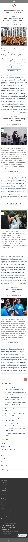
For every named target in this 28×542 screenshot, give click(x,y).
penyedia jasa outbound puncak (11, 277)
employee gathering (10, 77)
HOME (3, 444)
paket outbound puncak (12, 274)
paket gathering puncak (12, 272)
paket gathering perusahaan (17, 96)
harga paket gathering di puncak (12, 83)
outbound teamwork (20, 267)
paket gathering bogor (6, 96)
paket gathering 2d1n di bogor (19, 95)
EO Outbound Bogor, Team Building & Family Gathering (15, 429)
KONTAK (3, 455)
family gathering (21, 79)
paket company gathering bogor (12, 91)
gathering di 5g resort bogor (10, 82)
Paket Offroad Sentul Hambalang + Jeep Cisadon (14, 409)
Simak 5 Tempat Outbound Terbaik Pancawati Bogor (14, 414)
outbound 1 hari (15, 88)
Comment (7, 405)
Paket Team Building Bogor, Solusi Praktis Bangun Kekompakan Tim (14, 388)
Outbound (14, 16)
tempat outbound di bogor (12, 109)
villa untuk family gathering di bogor (13, 111)
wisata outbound (9, 197)
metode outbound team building (12, 262)
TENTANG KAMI (6, 447)
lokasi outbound (13, 261)
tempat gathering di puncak (10, 107)
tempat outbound (22, 280)
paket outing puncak (14, 99)
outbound (9, 88)
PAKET (3, 452)
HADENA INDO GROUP (8, 450)
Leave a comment (23, 112)
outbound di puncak (14, 266)
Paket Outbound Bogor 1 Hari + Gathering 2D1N (13, 419)
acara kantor (17, 75)
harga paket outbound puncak (17, 180)
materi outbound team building (16, 352)
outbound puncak (8, 90)
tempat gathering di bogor (20, 193)
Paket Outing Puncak (14, 204)
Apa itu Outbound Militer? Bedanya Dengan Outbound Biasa (15, 398)
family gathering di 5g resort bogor (8, 80)
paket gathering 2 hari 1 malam (11, 185)
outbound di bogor (5, 266)
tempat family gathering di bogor (8, 106)
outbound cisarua (20, 264)
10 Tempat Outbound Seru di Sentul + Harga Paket (15, 434)
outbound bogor (17, 181)
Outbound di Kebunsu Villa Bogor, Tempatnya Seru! (14, 424)
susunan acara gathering (18, 104)
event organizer (13, 79)
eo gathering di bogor (19, 77)
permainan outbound (9, 193)
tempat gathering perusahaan (11, 280)
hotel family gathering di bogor (16, 85)
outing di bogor (15, 90)
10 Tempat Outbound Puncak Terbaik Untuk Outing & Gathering (15, 403)
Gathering (14, 116)
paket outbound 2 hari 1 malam (16, 98)
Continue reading (14, 70)
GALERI (3, 458)
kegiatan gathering (13, 87)
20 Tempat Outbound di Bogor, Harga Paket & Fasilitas (15, 393)
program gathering (13, 103)
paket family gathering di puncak (16, 93)
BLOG (2, 461)
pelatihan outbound (18, 189)
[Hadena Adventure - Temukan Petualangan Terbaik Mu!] (14, 5)
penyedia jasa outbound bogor (12, 101)
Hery (20, 24)
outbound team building (10, 267)
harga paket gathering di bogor (12, 178)
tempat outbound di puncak (19, 282)
